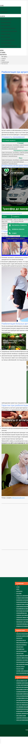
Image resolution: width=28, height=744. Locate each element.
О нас (18, 587)
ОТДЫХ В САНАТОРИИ (22, 598)
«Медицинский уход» (18, 498)
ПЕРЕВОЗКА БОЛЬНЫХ (22, 619)
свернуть (24, 236)
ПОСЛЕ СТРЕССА (20, 666)
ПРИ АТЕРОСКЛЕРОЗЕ (21, 642)
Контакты (19, 591)
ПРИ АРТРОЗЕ (19, 653)
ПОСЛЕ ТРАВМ (20, 668)
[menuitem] (1, 3)
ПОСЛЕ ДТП (19, 638)
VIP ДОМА (18, 593)
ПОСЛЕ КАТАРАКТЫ (21, 644)
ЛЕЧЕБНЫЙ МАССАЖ (21, 613)
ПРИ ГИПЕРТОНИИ (21, 715)
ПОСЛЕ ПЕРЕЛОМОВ (21, 651)
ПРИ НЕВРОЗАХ (20, 649)
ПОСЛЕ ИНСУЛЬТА (21, 640)
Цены (17, 589)
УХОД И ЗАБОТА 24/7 (21, 680)
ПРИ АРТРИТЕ (19, 647)
